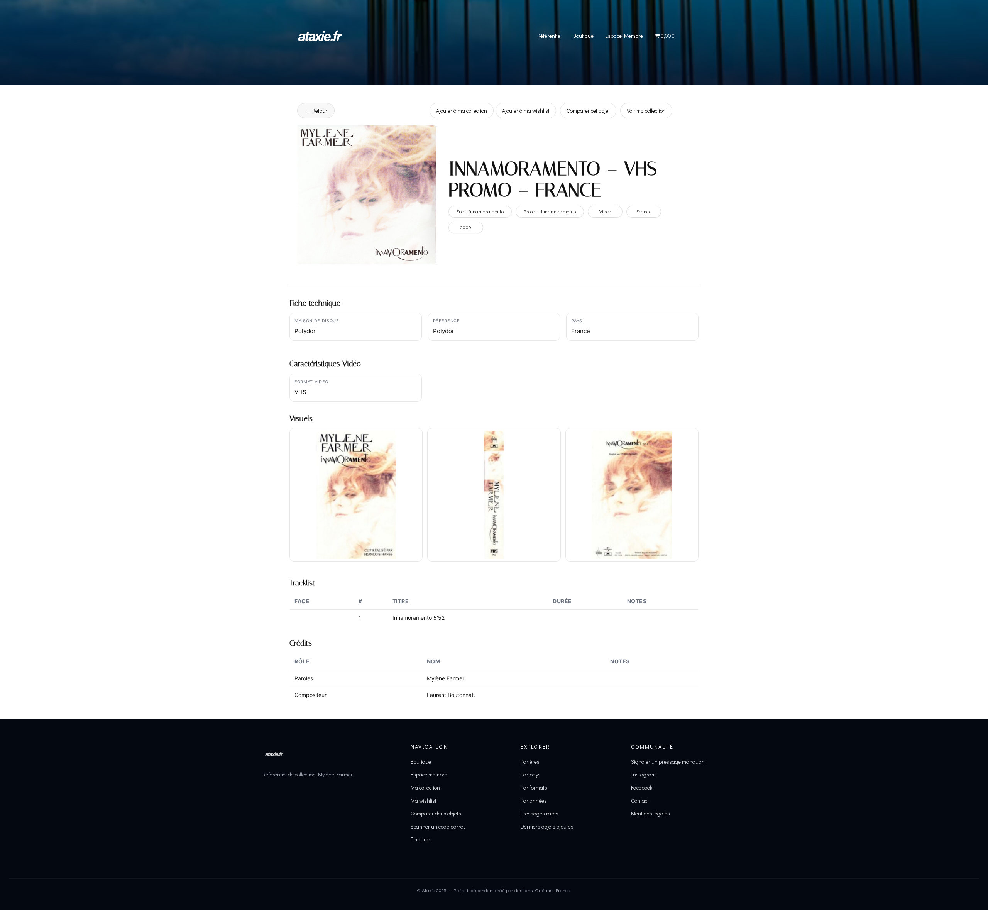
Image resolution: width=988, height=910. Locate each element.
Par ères (530, 761)
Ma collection (425, 787)
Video (605, 211)
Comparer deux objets (436, 813)
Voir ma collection (646, 110)
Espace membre (429, 774)
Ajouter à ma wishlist (526, 110)
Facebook (641, 787)
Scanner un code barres (438, 826)
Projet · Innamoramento (550, 211)
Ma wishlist (423, 800)
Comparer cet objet (588, 110)
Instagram (643, 774)
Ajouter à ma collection (461, 110)
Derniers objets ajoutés (547, 826)
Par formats (534, 787)
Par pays (531, 774)
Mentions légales (650, 813)
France (643, 211)
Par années (534, 800)
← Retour (316, 110)
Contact (640, 800)
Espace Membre (624, 35)
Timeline (420, 839)
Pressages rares (539, 813)
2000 (466, 227)
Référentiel (549, 35)
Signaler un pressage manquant (668, 761)
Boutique (583, 35)
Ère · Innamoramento (480, 211)
